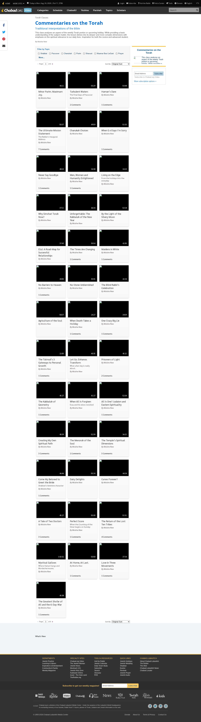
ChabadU (72, 10)
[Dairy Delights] (82, 479)
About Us (136, 715)
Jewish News (75, 666)
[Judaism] (6, 3)
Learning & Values (49, 663)
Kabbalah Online (76, 673)
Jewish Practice (48, 661)
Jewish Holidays (126, 661)
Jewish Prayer (125, 673)
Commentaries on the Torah (149, 51)
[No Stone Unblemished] (82, 281)
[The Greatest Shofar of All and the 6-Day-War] (51, 600)
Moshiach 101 (75, 668)
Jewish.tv (67, 695)
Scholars (121, 10)
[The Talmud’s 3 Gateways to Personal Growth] (51, 359)
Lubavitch (68, 705)
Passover (55, 53)
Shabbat (43, 53)
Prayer (121, 53)
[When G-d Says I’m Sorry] (114, 131)
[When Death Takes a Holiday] (82, 319)
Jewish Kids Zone (76, 670)
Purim (78, 53)
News (107, 695)
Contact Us (162, 715)
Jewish (102, 707)
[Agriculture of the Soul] (51, 319)
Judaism (94, 707)
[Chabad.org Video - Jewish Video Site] (16, 10)
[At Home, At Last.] (82, 561)
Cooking (121, 695)
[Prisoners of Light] (114, 359)
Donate (179, 3)
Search (97, 670)
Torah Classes (41, 17)
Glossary (97, 673)
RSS (96, 675)
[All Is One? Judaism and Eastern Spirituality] (114, 400)
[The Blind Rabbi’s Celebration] (114, 281)
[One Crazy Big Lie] (114, 319)
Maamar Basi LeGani (105, 53)
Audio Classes (94, 695)
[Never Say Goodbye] (51, 173)
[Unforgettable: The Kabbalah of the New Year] (82, 210)
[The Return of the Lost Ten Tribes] (114, 521)
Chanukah (68, 53)
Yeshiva (85, 10)
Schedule (57, 10)
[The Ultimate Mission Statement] (51, 131)
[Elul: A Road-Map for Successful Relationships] (51, 246)
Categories (42, 10)
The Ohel (143, 666)
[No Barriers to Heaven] (51, 281)
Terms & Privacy (149, 715)
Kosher (122, 668)
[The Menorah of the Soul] (82, 439)
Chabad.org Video (77, 661)
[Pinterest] (160, 706)
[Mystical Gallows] (51, 561)
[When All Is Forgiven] (82, 400)
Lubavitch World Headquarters (110, 705)
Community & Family (50, 668)
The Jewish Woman (77, 663)
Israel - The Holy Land (78, 675)
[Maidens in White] (114, 246)
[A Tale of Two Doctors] (51, 521)
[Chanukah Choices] (82, 131)
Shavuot (89, 53)
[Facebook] (150, 706)
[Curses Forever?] (114, 479)
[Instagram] (166, 706)
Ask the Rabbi (145, 3)
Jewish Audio (125, 675)
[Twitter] (155, 706)
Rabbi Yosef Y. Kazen (71, 707)
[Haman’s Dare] (114, 90)
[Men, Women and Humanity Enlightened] (82, 173)
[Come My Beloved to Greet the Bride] (51, 479)
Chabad (62, 705)
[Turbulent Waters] (82, 90)
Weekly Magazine (49, 670)
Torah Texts (134, 695)
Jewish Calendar (100, 663)
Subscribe (98, 668)
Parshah (97, 10)
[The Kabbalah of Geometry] (51, 400)
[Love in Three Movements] (114, 561)
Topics (109, 10)
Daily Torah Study (101, 666)
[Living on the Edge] (114, 173)
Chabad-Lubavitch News (149, 668)
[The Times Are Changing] (82, 246)
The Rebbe (144, 663)
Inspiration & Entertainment (52, 666)
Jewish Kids (161, 695)
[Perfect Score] (82, 521)
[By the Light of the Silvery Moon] (114, 210)
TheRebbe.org (75, 677)
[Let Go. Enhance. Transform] (82, 359)
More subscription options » (145, 81)
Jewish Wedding (126, 663)
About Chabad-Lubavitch (149, 661)
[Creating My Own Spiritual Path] (51, 439)
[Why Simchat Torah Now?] (51, 210)
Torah (88, 707)
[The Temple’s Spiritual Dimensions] (114, 439)
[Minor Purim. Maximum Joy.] (51, 90)
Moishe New (42, 42)
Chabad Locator (146, 670)
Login (122, 3)
